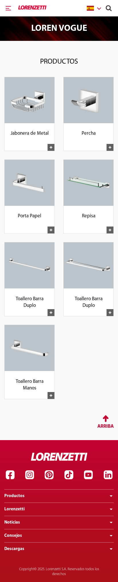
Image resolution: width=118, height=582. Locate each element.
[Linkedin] (108, 475)
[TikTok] (68, 475)
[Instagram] (29, 475)
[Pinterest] (49, 475)
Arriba (105, 426)
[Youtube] (88, 475)
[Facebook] (10, 475)
